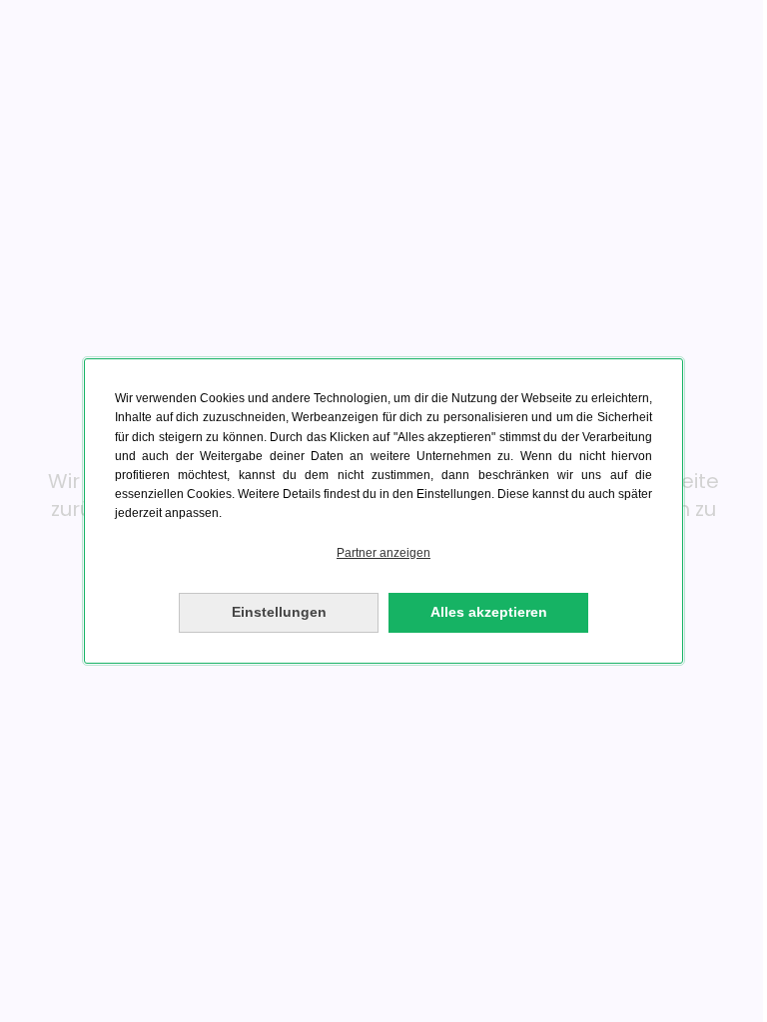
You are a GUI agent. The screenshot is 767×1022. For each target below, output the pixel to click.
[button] (383, 553)
